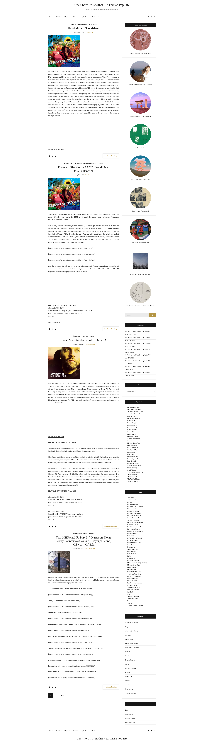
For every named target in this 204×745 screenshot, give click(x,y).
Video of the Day (130, 693)
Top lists (91, 533)
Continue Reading (110, 156)
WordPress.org (130, 722)
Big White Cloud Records (135, 506)
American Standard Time (135, 411)
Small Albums (131, 470)
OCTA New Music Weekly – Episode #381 (138, 337)
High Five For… (131, 434)
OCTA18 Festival (130, 668)
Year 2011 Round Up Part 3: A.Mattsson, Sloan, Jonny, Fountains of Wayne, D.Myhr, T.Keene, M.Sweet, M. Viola (83, 541)
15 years (128, 627)
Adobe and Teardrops (134, 409)
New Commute (132, 445)
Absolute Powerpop (81, 85)
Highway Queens (132, 436)
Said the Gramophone (134, 465)
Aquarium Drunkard (133, 414)
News (95, 24)
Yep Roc (129, 603)
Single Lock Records (133, 587)
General (127, 652)
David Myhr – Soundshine (83, 28)
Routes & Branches (133, 463)
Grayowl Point (131, 432)
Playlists (67, 17)
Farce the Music (132, 425)
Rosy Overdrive (132, 461)
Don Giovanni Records (134, 527)
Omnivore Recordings (134, 574)
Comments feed (130, 718)
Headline (73, 24)
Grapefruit (130, 545)
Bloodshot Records (133, 511)
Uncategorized (129, 689)
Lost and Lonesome (133, 560)
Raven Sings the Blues (134, 459)
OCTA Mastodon (132, 447)
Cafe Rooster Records (134, 515)
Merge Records (132, 567)
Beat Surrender (132, 416)
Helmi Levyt (131, 547)
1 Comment (89, 32)
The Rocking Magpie (133, 479)
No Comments (90, 175)
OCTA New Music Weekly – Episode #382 (138, 331)
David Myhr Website (56, 149)
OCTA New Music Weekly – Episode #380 (138, 343)
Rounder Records (132, 581)
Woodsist (130, 601)
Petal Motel (131, 452)
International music (85, 24)
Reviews (127, 681)
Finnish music (69, 163)
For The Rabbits (132, 427)
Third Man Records (133, 596)
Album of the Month (131, 631)
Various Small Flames (133, 481)
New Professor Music (133, 572)
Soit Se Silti (130, 592)
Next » (63, 696)
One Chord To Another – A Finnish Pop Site (102, 5)
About (50, 17)
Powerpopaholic (65, 85)
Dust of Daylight (132, 423)
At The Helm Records (134, 500)
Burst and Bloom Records (135, 513)
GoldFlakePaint (132, 429)
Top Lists (83, 17)
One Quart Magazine (133, 450)
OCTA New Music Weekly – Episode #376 (138, 367)
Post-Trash (130, 454)
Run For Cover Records (134, 583)
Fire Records (131, 536)
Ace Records (131, 497)
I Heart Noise (131, 441)
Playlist (127, 672)
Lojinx (54, 234)
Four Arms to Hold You (132, 647)
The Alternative (132, 474)
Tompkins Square (132, 599)
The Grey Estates (132, 477)
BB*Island (130, 502)
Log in (127, 710)
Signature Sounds (132, 585)
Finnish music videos (131, 643)
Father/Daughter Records (135, 531)
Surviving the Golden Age (135, 472)
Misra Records (131, 569)
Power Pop (128, 676)
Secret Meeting (132, 468)
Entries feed (129, 714)
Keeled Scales (131, 551)
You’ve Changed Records (135, 605)
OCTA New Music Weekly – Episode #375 (138, 372)
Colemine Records (133, 520)
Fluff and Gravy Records (134, 538)
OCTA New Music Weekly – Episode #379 (138, 349)
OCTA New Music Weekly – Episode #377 (138, 361)
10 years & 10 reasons (132, 623)
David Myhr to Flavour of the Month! (83, 340)
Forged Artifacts (132, 540)
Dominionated (131, 420)
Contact (92, 17)
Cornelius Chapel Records (135, 522)
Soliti (128, 594)
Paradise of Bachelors (134, 576)
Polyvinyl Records (132, 578)
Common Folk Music (133, 418)
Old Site (100, 17)
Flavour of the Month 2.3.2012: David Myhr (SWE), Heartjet (83, 169)
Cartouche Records (133, 518)
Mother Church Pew (133, 443)
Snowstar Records (133, 589)
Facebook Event (54, 322)
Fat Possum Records (133, 529)
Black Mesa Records (133, 509)
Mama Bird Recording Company (137, 563)
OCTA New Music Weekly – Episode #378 (138, 355)
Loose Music (131, 558)
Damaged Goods (132, 524)
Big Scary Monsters (133, 504)
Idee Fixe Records (132, 549)
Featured (76, 336)
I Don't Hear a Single (133, 438)
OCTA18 (58, 17)
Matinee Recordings (133, 565)
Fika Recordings (132, 533)
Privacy (75, 17)
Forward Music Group (134, 542)
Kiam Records (131, 554)
